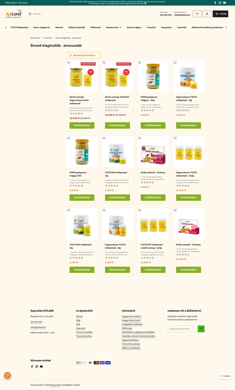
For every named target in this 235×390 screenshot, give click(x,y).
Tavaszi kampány (84, 336)
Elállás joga (127, 328)
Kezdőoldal (35, 38)
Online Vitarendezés (131, 343)
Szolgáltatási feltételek (132, 324)
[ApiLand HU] (13, 14)
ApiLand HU (55, 384)
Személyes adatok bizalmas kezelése (138, 336)
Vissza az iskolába (84, 332)
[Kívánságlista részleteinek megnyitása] (7, 375)
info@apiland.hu (38, 327)
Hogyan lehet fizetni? (131, 320)
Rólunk (14, 2)
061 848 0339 (36, 321)
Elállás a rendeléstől (131, 347)
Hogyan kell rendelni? (132, 316)
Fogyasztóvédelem (130, 340)
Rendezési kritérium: (84, 55)
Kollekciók (47, 38)
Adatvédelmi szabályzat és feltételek (138, 332)
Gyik (78, 324)
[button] (220, 13)
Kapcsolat (22, 2)
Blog (7, 2)
